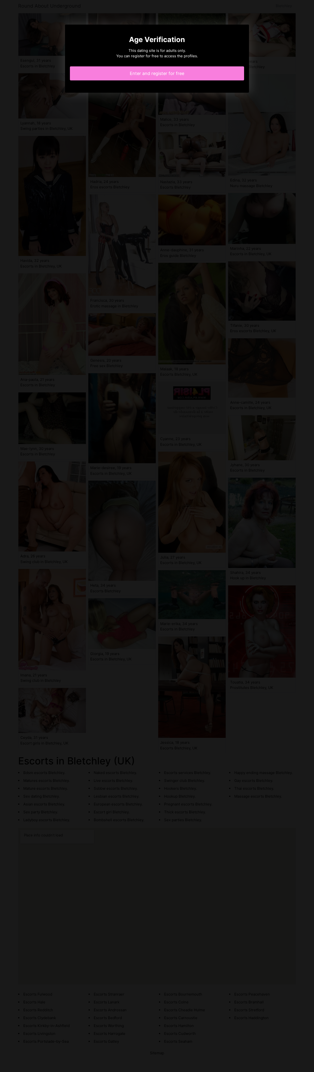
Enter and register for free (157, 73)
